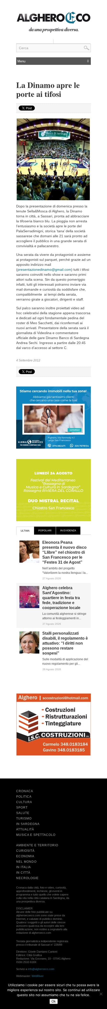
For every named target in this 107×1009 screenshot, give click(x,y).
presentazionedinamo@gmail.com (44, 270)
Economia (25, 856)
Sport (22, 807)
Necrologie (27, 878)
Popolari (45, 530)
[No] (100, 993)
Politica (24, 796)
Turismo (24, 818)
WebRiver (38, 975)
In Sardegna (28, 824)
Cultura (24, 802)
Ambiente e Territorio (37, 845)
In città (23, 872)
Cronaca (24, 791)
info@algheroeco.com (41, 969)
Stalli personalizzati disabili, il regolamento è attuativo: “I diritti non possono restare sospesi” (65, 643)
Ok (54, 1001)
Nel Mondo (26, 861)
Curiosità (25, 851)
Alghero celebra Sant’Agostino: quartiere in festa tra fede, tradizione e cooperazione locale (61, 598)
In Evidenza (68, 530)
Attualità (25, 829)
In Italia (23, 867)
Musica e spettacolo (35, 835)
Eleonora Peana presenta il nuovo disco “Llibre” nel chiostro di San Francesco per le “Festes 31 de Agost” (64, 552)
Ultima (25, 530)
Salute (22, 813)
